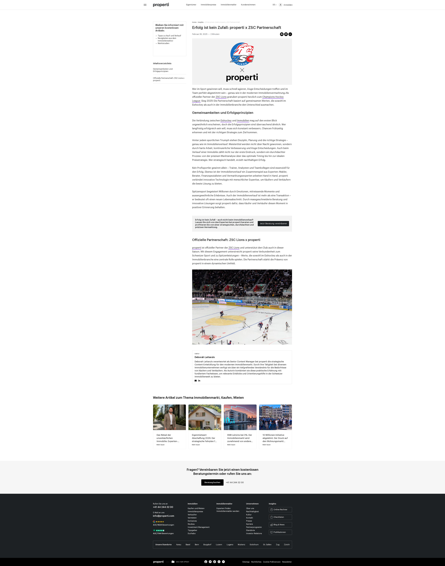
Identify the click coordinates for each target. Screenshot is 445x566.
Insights (200, 22)
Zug (277, 545)
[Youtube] (224, 562)
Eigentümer (191, 5)
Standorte (250, 530)
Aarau (178, 545)
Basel (188, 545)
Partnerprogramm (254, 527)
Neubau (191, 524)
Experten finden (223, 508)
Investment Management (199, 527)
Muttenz (241, 545)
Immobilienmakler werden (227, 511)
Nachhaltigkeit (252, 512)
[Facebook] (206, 562)
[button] (185, 63)
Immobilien (243, 120)
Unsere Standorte (163, 545)
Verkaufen (192, 515)
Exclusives (192, 521)
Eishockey (226, 120)
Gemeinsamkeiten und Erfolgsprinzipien (163, 70)
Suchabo (192, 533)
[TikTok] (215, 562)
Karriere (249, 524)
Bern (197, 545)
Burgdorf (207, 545)
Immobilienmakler (228, 5)
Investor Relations (254, 533)
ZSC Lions (221, 97)
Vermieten (192, 518)
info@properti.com (163, 516)
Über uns (250, 508)
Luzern (219, 545)
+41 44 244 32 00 (235, 482)
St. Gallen (267, 545)
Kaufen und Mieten (196, 508)
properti (196, 248)
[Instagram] (211, 562)
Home (194, 22)
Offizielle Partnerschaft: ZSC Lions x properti (168, 79)
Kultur (248, 515)
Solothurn (254, 545)
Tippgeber (192, 530)
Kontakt (249, 518)
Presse (249, 521)
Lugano (230, 545)
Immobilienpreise (208, 5)
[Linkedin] (220, 562)
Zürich (287, 545)
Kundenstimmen (248, 5)
